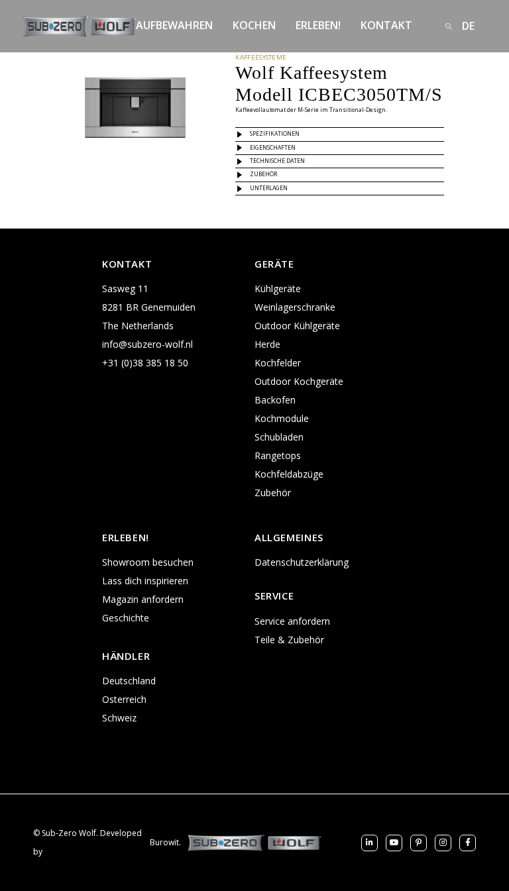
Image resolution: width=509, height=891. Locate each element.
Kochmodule (281, 418)
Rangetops (277, 455)
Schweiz (119, 717)
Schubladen (279, 437)
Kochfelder (277, 362)
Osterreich (124, 699)
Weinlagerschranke (294, 307)
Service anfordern (292, 621)
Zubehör (272, 492)
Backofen (275, 399)
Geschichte (125, 617)
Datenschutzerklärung (301, 562)
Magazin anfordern (143, 599)
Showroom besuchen (148, 562)
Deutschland (129, 680)
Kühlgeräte (277, 288)
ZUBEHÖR (263, 174)
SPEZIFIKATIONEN (275, 134)
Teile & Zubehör (289, 639)
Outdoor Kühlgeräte (297, 325)
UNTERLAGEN (269, 188)
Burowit (164, 842)
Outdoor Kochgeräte (298, 381)
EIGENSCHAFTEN (273, 148)
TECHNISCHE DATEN (277, 161)
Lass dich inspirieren (145, 580)
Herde (267, 344)
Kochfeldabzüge (288, 474)
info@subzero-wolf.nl (147, 344)
